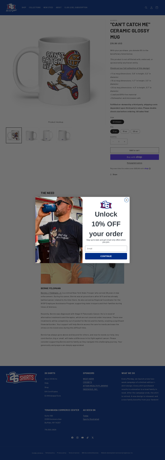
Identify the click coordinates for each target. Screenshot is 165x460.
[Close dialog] (126, 200)
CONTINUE (106, 256)
